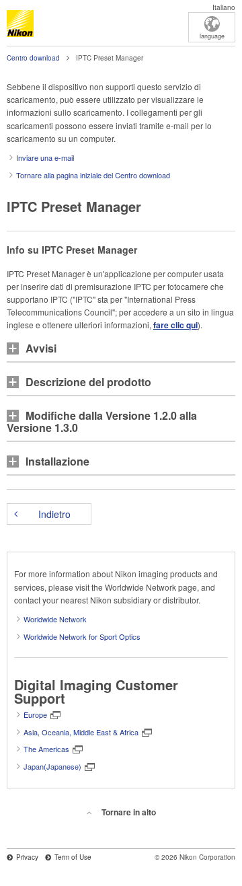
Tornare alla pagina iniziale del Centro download (93, 175)
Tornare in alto (129, 812)
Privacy (27, 857)
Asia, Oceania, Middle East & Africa (81, 732)
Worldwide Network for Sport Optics (82, 636)
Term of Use (72, 857)
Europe (35, 714)
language (212, 36)
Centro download (33, 58)
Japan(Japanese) (52, 766)
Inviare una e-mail (45, 157)
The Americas (46, 748)
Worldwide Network (55, 619)
